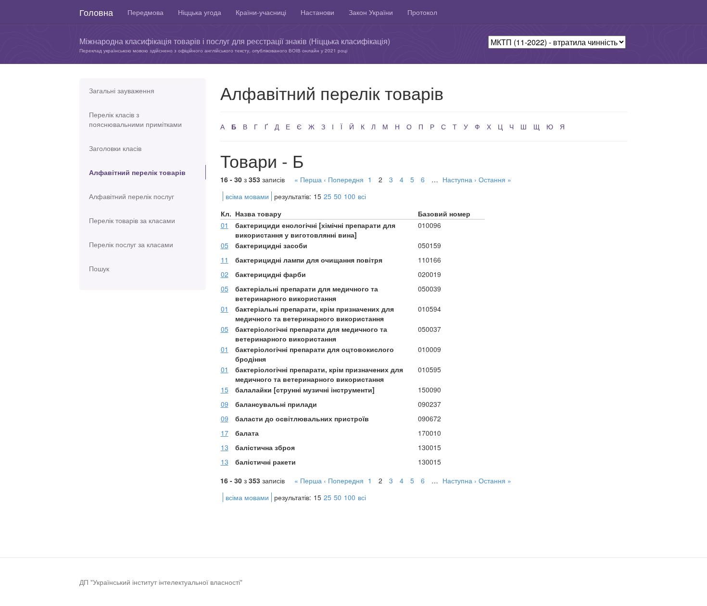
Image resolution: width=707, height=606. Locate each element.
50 (337, 196)
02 (224, 274)
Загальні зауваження (121, 90)
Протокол (422, 12)
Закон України (371, 12)
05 (224, 245)
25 (327, 196)
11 (224, 260)
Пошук (99, 268)
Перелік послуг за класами (131, 244)
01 (224, 225)
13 (224, 447)
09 (224, 404)
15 (224, 389)
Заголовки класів (115, 148)
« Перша (308, 179)
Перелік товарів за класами (132, 220)
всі (362, 196)
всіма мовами (247, 196)
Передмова (145, 12)
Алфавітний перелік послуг (131, 196)
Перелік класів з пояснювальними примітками (135, 119)
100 (349, 196)
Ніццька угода (199, 12)
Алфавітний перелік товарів (137, 172)
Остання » (495, 179)
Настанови (317, 12)
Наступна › (459, 179)
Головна (96, 12)
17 (224, 433)
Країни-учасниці (261, 12)
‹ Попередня (344, 179)
